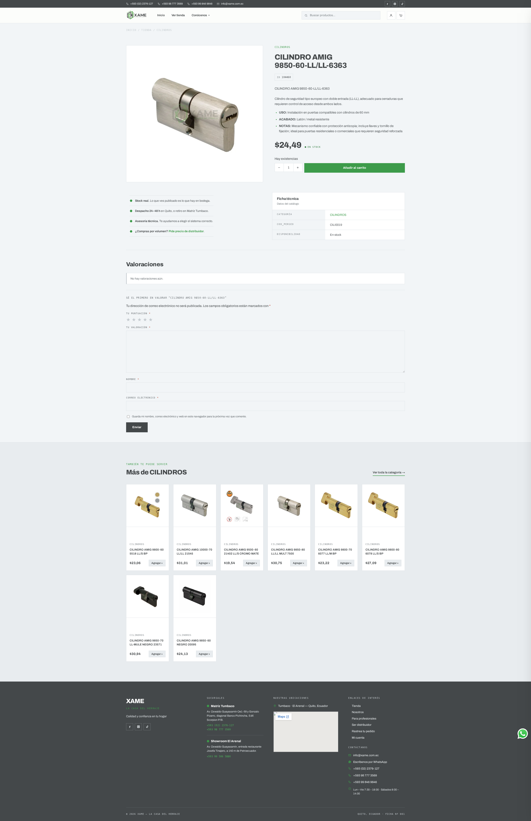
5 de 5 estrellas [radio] (151, 319)
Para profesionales (364, 718)
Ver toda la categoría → (389, 472)
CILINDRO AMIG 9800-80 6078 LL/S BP (382, 551)
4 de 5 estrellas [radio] (145, 319)
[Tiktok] (402, 3)
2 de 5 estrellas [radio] (134, 319)
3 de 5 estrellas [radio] (139, 319)
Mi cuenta (358, 737)
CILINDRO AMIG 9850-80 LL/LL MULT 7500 (288, 551)
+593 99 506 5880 (219, 756)
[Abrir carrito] (401, 15)
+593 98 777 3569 (219, 729)
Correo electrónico (142, 397)
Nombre (132, 379)
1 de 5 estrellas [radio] (128, 319)
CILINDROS (164, 30)
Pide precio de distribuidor (186, 231)
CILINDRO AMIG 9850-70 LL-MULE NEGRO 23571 (146, 642)
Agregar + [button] (157, 563)
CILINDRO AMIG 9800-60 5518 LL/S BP (147, 551)
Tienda (146, 30)
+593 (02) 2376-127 (220, 725)
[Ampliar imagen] (256, 52)
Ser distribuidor (361, 724)
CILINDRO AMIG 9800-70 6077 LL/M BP (335, 551)
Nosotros (358, 712)
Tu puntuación (138, 313)
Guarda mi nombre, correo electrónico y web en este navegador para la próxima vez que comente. (189, 416)
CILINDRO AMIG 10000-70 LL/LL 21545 (194, 551)
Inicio (161, 15)
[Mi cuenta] (391, 15)
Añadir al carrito (354, 167)
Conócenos (199, 15)
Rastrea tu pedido (363, 731)
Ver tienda (178, 15)
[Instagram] (394, 3)
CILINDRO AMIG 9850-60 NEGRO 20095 (194, 642)
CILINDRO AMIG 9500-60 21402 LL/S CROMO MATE (241, 551)
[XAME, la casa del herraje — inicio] (137, 15)
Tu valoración (138, 327)
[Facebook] (387, 3)
